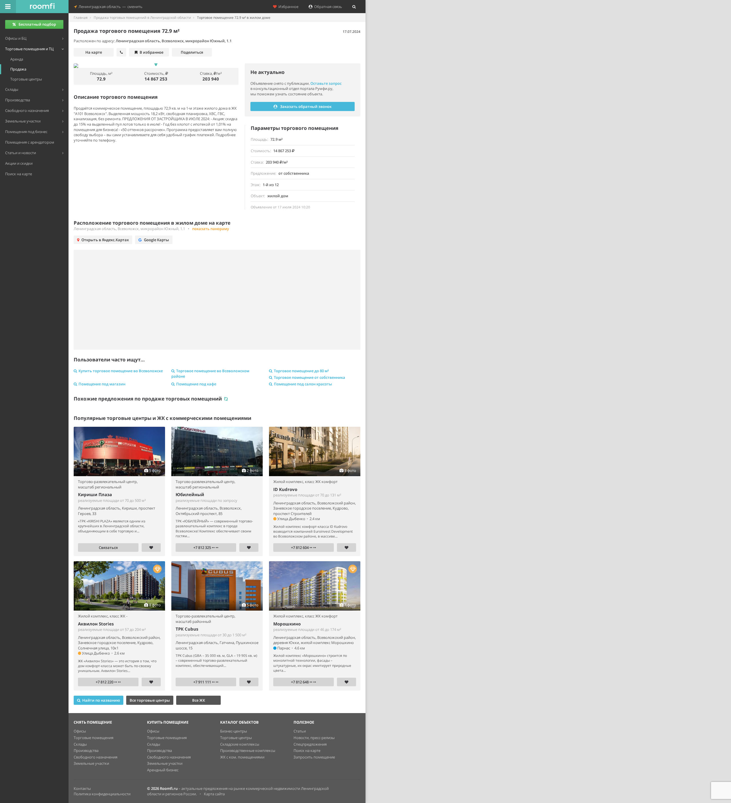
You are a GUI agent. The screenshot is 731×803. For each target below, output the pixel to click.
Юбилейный (190, 494)
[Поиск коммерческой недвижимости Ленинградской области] (42, 6)
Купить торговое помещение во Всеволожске (121, 370)
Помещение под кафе (196, 384)
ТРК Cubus (187, 629)
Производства (86, 750)
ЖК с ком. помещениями (242, 757)
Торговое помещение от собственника (309, 377)
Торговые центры (236, 737)
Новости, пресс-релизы (314, 737)
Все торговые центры (150, 700)
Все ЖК (198, 700)
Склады (80, 744)
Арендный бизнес (162, 769)
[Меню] (8, 6)
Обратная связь (327, 6)
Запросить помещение (314, 757)
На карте (93, 52)
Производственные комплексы (247, 750)
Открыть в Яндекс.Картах (105, 239)
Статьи (300, 731)
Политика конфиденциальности (102, 793)
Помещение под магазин (102, 384)
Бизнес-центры (233, 731)
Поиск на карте (307, 750)
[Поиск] (354, 6)
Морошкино (287, 624)
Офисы (80, 731)
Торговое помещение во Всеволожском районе (210, 373)
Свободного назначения (95, 757)
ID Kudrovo (285, 489)
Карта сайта (214, 793)
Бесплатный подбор (37, 24)
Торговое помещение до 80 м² (301, 370)
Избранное (287, 6)
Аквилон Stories (96, 624)
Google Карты (156, 239)
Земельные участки (91, 763)
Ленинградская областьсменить (109, 6)
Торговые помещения (93, 737)
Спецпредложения (310, 744)
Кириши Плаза (95, 494)
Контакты (82, 788)
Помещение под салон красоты (303, 384)
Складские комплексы (239, 744)
